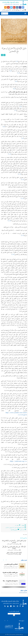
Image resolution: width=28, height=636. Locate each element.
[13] (22, 198)
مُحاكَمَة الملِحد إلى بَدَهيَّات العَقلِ (14, 552)
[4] (16, 81)
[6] (20, 106)
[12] (22, 179)
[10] (9, 154)
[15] (22, 235)
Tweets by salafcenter (23, 593)
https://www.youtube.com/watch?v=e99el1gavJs (16, 413)
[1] (17, 61)
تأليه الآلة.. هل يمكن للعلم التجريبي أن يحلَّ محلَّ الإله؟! (14, 547)
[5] (14, 89)
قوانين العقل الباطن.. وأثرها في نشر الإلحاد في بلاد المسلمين (14, 541)
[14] (9, 221)
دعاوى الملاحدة (14, 530)
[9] (22, 138)
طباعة (23, 525)
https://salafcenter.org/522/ (18, 461)
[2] (10, 71)
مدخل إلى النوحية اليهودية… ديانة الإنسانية (10, 582)
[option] (14, 566)
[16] (13, 254)
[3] (18, 73)
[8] (4, 126)
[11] (19, 174)
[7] (15, 111)
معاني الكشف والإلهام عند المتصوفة (10, 572)
